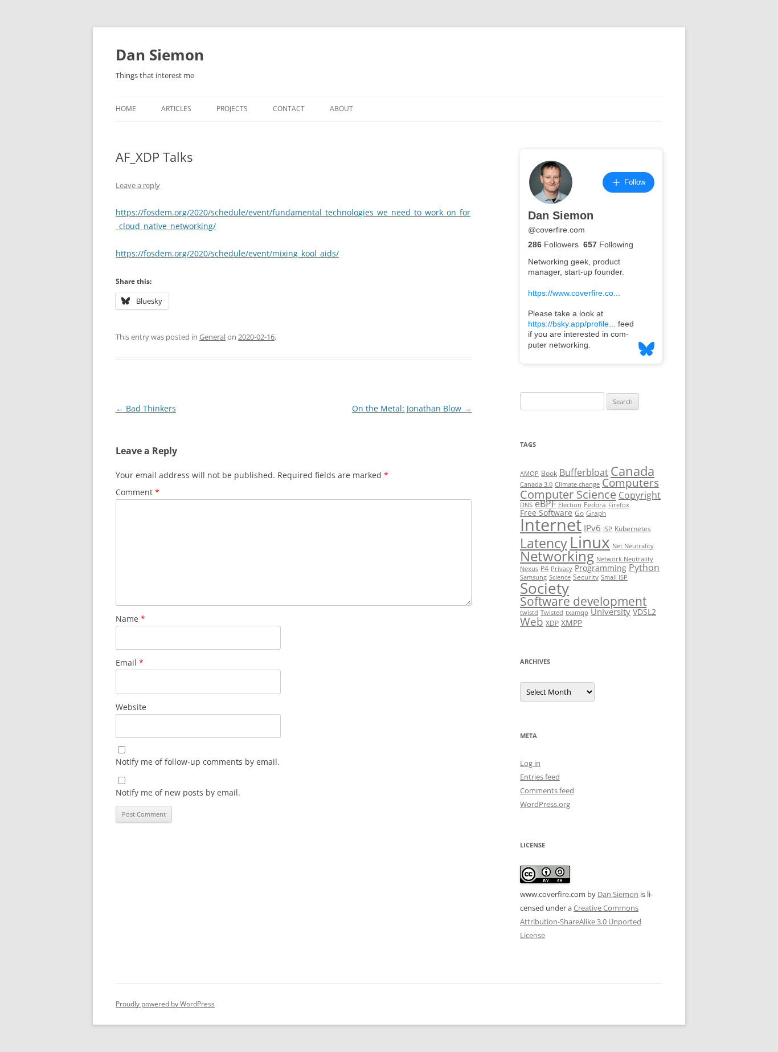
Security (586, 577)
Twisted (551, 613)
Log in (530, 763)
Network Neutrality (624, 559)
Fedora (595, 504)
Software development (583, 601)
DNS (526, 505)
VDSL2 (644, 612)
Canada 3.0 (536, 484)
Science (560, 577)
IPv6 (592, 527)
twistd (529, 613)
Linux (590, 542)
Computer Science (568, 494)
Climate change (577, 484)
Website (131, 707)
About (341, 108)
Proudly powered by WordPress (165, 1004)
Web (531, 621)
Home (126, 108)
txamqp (577, 613)
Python (644, 567)
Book (549, 473)
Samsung (533, 577)
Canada (632, 471)
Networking (557, 556)
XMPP (571, 623)
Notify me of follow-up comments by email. (198, 761)
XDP (552, 623)
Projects (232, 108)
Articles (176, 108)
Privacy (561, 569)
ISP (607, 529)
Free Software (546, 513)
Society (544, 588)
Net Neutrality (633, 546)
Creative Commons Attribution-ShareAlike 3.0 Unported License (580, 921)
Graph (596, 513)
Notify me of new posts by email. (178, 792)
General (212, 337)
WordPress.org (545, 804)
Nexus (529, 569)
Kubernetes (633, 528)
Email (130, 662)
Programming (601, 568)
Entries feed (540, 777)
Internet (551, 524)
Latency (543, 543)
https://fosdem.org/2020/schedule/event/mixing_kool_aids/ (227, 253)
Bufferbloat (583, 472)
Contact (289, 108)
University (610, 611)
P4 (544, 568)
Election (570, 505)
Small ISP (614, 577)
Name (130, 618)
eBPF (545, 504)
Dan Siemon (160, 54)
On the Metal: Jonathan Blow (412, 408)
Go (579, 513)
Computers (630, 482)
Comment (137, 492)
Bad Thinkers (146, 408)
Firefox (618, 505)
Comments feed (547, 790)
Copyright (640, 495)
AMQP (529, 474)
